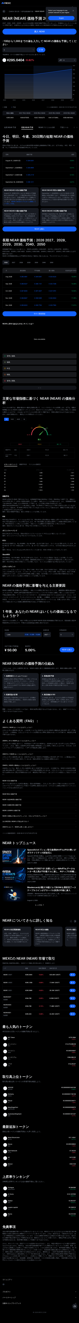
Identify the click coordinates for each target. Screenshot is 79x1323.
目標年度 (46, 630)
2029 (28, 262)
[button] (39, 727)
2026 (6, 262)
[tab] (10, 127)
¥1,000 (32, 634)
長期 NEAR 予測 (27, 127)
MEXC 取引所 (14, 11)
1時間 (12, 419)
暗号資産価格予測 (27, 11)
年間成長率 (63, 630)
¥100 (26, 634)
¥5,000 (38, 634)
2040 (44, 262)
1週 (24, 419)
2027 (13, 262)
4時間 (18, 419)
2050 (51, 262)
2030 (36, 262)
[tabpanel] (39, 480)
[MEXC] (6, 3)
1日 (6, 419)
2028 (21, 262)
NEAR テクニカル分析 (46, 127)
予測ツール (64, 127)
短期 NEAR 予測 (10, 127)
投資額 (7, 630)
